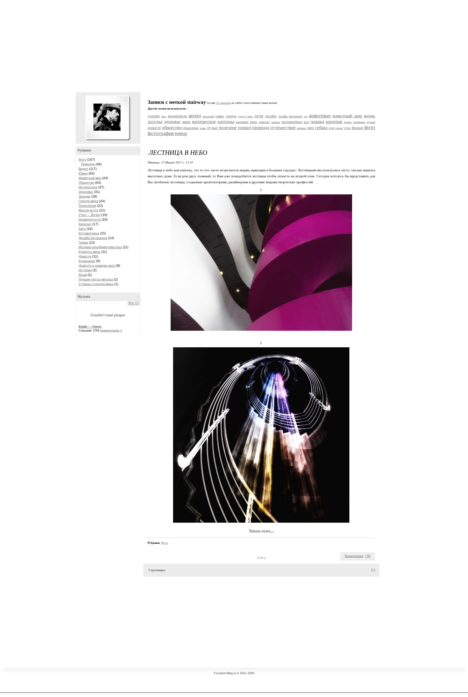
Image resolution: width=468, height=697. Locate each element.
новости (154, 128)
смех (310, 128)
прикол (244, 127)
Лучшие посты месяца (96, 279)
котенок (275, 122)
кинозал (264, 122)
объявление (191, 128)
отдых (212, 128)
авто (163, 116)
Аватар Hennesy (107, 117)
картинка (226, 121)
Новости (85, 256)
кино (253, 122)
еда (305, 116)
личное (348, 122)
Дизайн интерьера (93, 238)
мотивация (359, 122)
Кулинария (87, 261)
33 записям (223, 102)
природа (260, 127)
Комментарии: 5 (111, 330)
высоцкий (208, 116)
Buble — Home (90, 327)
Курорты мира (89, 252)
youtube (154, 116)
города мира (245, 116)
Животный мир (90, 178)
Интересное (88, 187)
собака (321, 127)
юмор (181, 133)
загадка (155, 121)
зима (186, 122)
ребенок (301, 128)
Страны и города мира (96, 284)
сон (331, 128)
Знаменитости (90, 219)
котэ (307, 122)
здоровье (172, 121)
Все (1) (133, 303)
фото (369, 127)
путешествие (283, 127)
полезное (228, 127)
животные (320, 115)
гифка (219, 116)
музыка (371, 122)
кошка (317, 121)
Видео (83, 169)
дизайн (271, 116)
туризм (339, 128)
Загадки (84, 196)
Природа (88, 164)
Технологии (87, 206)
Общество (86, 183)
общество (172, 127)
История (85, 270)
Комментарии (354, 556)
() (367, 556)
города (231, 116)
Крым (83, 275)
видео (194, 115)
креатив (334, 121)
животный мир (347, 115)
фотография (161, 133)
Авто (82, 229)
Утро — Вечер (89, 215)
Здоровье (86, 192)
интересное (204, 121)
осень (203, 128)
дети (258, 115)
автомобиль (177, 116)
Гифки (83, 243)
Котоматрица (89, 233)
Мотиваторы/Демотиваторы (100, 247)
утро (347, 128)
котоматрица (292, 122)
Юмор (83, 173)
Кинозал (85, 224)
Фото (82, 160)
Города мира (88, 201)
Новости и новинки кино (97, 266)
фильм (357, 128)
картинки (242, 122)
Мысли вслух (88, 210)
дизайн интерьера (290, 116)
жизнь (369, 116)
